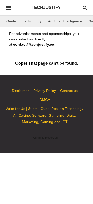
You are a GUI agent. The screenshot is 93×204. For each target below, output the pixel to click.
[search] (85, 8)
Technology (32, 21)
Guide (11, 21)
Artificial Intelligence (65, 21)
